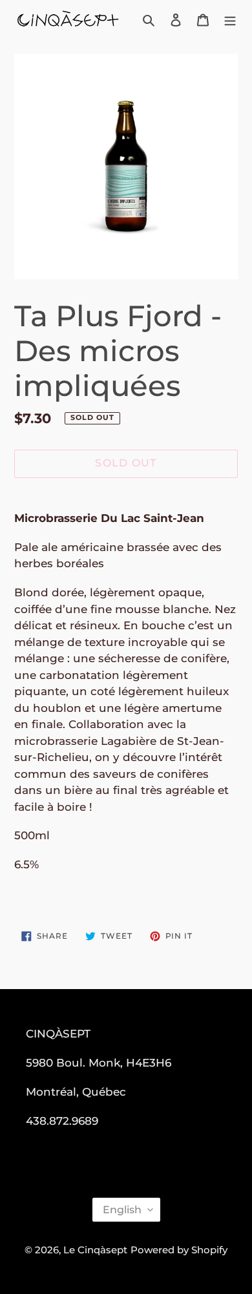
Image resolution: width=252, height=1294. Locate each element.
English (122, 1210)
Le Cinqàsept (95, 1250)
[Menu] (230, 20)
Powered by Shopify (179, 1250)
